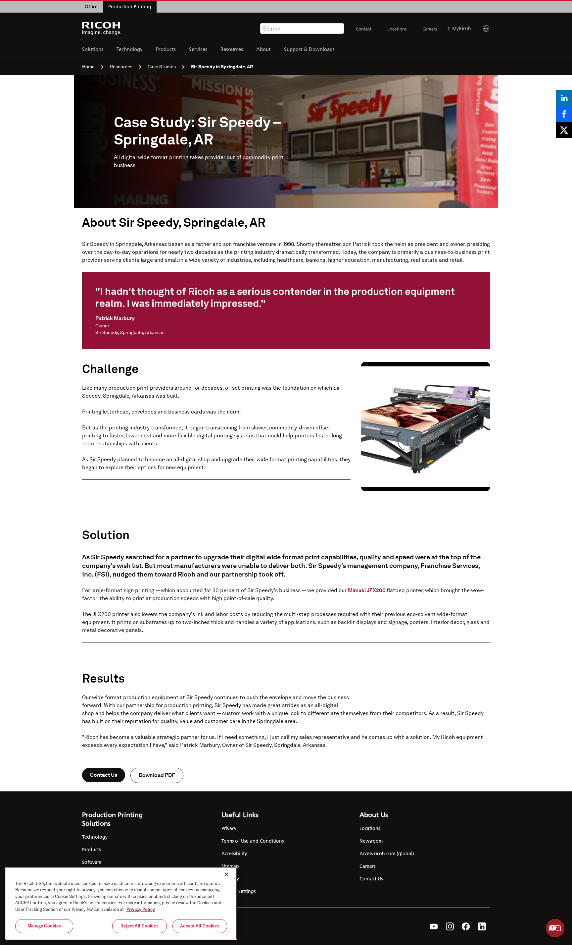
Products (166, 48)
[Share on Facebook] (564, 114)
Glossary (230, 879)
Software (92, 862)
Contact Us (103, 775)
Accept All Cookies (199, 925)
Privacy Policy (140, 909)
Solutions (92, 48)
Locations (396, 28)
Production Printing (129, 7)
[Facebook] (466, 926)
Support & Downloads (309, 48)
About (263, 48)
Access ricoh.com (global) (386, 854)
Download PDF (157, 775)
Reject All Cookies (139, 925)
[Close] (226, 874)
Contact (363, 28)
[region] (121, 903)
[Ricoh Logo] (101, 28)
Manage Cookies (44, 925)
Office (91, 7)
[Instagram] (450, 926)
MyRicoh (461, 28)
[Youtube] (434, 926)
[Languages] (483, 28)
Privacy (228, 828)
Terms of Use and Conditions (252, 841)
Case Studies (162, 66)
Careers (429, 28)
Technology (130, 48)
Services (198, 48)
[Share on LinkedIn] (564, 98)
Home (88, 66)
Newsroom (371, 841)
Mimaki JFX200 (367, 590)
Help (555, 928)
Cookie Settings (238, 891)
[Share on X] (564, 130)
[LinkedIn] (482, 926)
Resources (231, 48)
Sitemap (230, 866)
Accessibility (234, 854)
